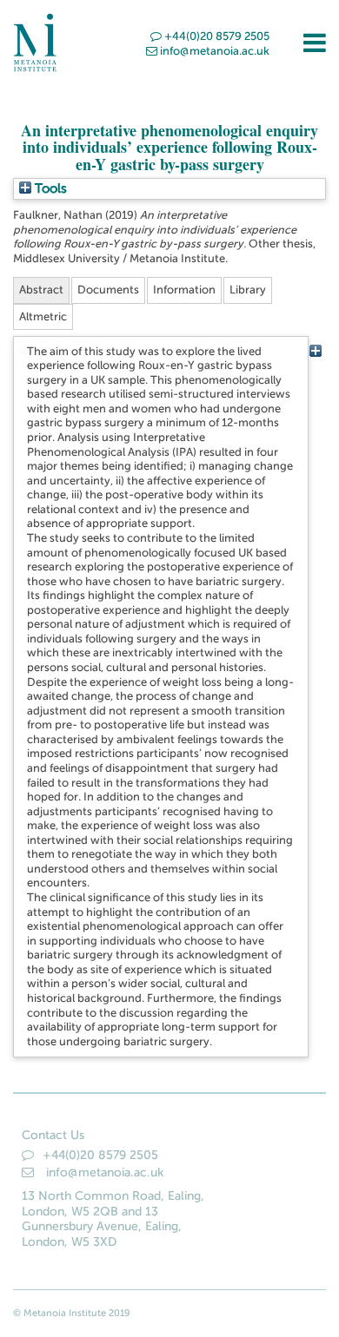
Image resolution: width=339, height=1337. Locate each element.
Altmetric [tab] (43, 316)
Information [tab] (184, 289)
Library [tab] (247, 289)
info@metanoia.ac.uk (214, 50)
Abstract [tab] (41, 289)
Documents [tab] (108, 289)
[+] (315, 351)
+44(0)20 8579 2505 (216, 36)
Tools (49, 188)
